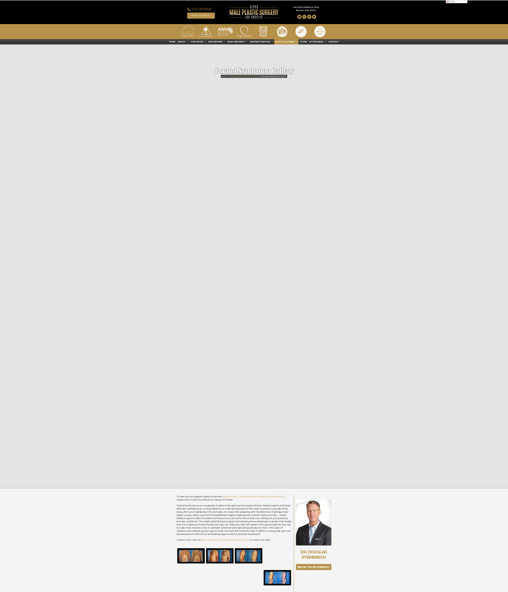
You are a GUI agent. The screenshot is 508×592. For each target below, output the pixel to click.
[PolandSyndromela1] (191, 556)
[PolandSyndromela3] (248, 556)
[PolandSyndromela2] (220, 556)
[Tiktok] (309, 17)
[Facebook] (299, 17)
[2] (248, 580)
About (181, 42)
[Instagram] (304, 17)
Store (303, 42)
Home (172, 42)
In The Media (316, 42)
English (452, 2)
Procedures (215, 42)
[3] (277, 577)
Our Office (197, 42)
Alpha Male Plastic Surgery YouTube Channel (225, 540)
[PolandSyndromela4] (277, 558)
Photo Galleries (284, 42)
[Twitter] (314, 17)
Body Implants (236, 42)
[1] (220, 580)
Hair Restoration (260, 42)
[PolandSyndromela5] (191, 580)
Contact (333, 42)
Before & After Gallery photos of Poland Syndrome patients (253, 496)
